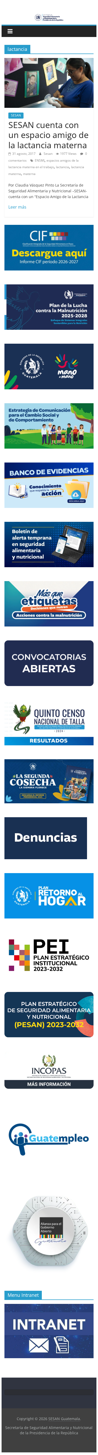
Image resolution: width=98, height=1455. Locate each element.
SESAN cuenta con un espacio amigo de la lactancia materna (48, 135)
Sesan (48, 153)
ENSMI (39, 160)
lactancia (62, 167)
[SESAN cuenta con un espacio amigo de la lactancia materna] (49, 61)
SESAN (16, 115)
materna (29, 174)
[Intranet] (49, 1306)
